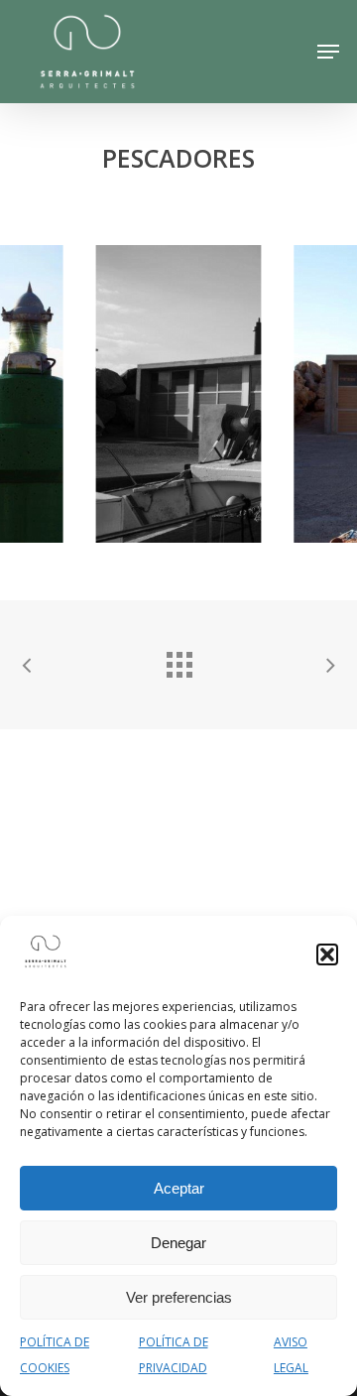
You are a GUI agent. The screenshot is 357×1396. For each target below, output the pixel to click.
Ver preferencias (179, 1297)
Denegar (178, 1242)
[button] (327, 954)
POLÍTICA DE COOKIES (54, 1354)
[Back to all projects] (178, 660)
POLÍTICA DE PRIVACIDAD (173, 1354)
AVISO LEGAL (291, 1354)
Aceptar (179, 1188)
